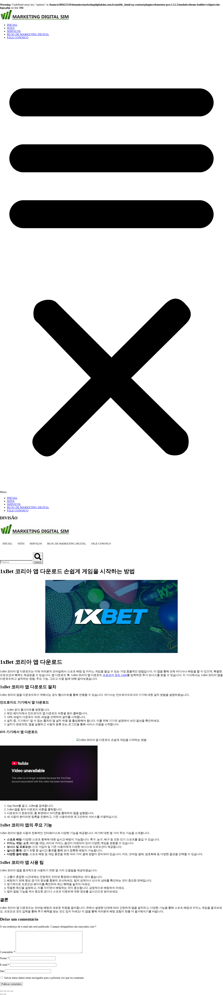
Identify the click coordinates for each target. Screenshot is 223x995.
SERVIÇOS (14, 31)
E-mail (4, 964)
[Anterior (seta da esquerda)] (1, 994)
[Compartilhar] (8, 991)
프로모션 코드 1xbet (115, 675)
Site (2, 971)
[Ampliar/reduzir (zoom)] (1, 991)
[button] (111, 268)
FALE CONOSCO (17, 37)
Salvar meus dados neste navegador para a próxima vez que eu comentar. (44, 977)
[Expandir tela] (4, 991)
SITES (10, 28)
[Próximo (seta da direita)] (4, 994)
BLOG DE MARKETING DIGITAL (28, 34)
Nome (4, 958)
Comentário (7, 952)
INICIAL (12, 24)
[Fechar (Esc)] (11, 991)
